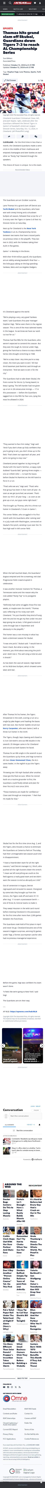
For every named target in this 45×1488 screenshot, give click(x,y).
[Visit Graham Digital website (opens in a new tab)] (30, 1471)
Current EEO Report (10, 1429)
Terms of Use (29, 1429)
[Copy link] (22, 136)
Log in (32, 1106)
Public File (28, 1423)
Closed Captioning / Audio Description (10, 1424)
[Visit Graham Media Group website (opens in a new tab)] (16, 1471)
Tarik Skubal (8, 209)
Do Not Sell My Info (31, 1434)
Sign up (38, 1106)
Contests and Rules (10, 1414)
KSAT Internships (9, 1418)
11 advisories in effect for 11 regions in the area (27, 14)
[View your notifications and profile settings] (39, 1124)
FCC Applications (9, 1439)
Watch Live (18, 9)
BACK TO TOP (23, 1378)
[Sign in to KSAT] (40, 3)
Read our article (33, 1457)
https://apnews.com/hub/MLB (23, 1011)
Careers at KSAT (30, 1418)
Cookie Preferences (31, 1439)
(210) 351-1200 (33, 1445)
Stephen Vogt (12, 72)
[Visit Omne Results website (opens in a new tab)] (22, 1398)
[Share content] (9, 136)
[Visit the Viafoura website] (36, 1159)
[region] (22, 1133)
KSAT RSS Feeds (30, 1409)
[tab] (9, 1125)
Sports (8, 28)
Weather (32, 9)
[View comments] (36, 136)
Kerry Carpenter (10, 728)
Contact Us (28, 1414)
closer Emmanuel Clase (20, 760)
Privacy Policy (8, 1434)
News (5, 9)
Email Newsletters (9, 1409)
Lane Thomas (24, 72)
